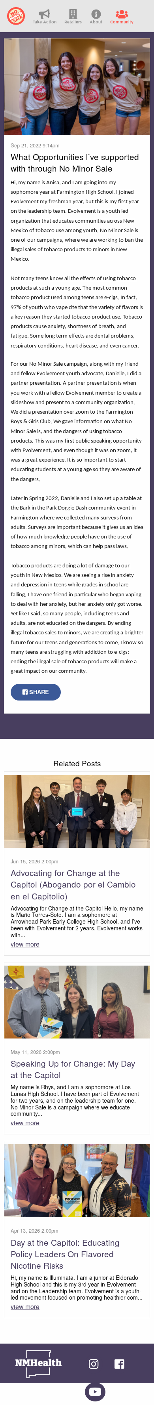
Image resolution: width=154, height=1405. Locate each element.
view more (25, 944)
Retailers (73, 22)
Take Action (44, 22)
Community (121, 22)
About (96, 22)
